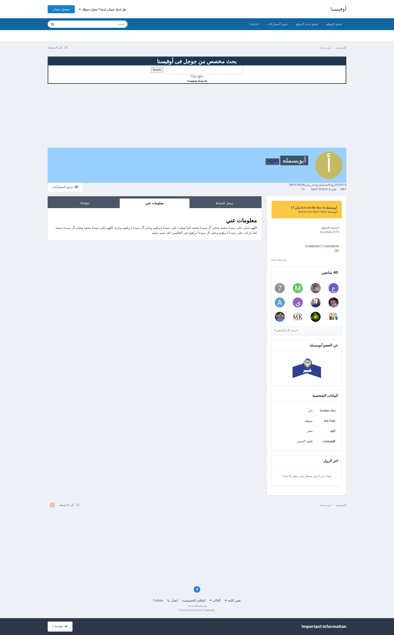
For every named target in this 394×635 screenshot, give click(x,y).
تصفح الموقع (334, 24)
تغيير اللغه (234, 600)
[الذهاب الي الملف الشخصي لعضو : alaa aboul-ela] (334, 317)
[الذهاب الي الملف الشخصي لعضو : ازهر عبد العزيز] (316, 317)
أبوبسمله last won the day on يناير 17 (314, 207)
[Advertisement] (197, 116)
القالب (216, 600)
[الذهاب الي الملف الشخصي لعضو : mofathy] (298, 288)
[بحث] (53, 24)
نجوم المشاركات (277, 24)
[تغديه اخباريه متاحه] (52, 505)
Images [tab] (84, 203)
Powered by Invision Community (197, 610)
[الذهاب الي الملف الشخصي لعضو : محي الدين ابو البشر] (298, 317)
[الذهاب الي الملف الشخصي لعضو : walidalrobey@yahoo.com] (280, 317)
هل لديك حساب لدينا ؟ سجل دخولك (103, 9)
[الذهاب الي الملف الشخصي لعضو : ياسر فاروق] (298, 302)
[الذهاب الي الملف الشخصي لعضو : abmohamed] (280, 302)
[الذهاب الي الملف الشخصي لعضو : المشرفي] (334, 302)
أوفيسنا (338, 9)
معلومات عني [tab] (154, 203)
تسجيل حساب (61, 9)
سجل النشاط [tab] (224, 203)
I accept (58, 626)
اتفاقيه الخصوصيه (193, 600)
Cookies (158, 600)
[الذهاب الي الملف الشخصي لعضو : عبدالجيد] (316, 288)
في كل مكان (71, 24)
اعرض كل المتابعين (286, 330)
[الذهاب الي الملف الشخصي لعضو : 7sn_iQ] (280, 288)
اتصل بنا (172, 600)
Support (254, 24)
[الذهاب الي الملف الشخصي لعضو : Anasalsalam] (316, 302)
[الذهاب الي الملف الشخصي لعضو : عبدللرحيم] (334, 288)
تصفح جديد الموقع (307, 24)
